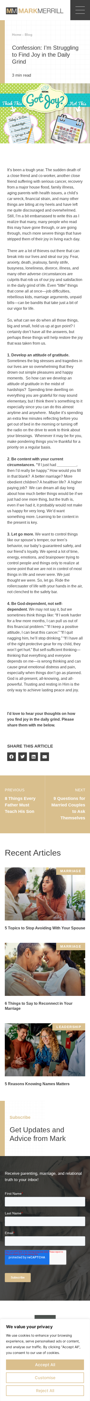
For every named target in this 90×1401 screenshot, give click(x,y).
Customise (45, 1377)
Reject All (45, 1390)
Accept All (45, 1364)
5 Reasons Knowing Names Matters (37, 1084)
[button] (11, 756)
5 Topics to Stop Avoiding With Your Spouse (45, 928)
